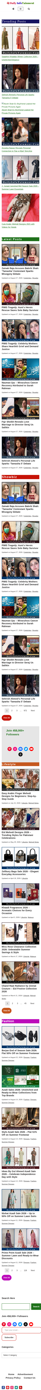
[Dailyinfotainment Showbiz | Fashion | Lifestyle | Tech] (20, 3)
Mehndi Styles (33, 803)
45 (25, 1003)
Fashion (33, 1057)
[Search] (29, 9)
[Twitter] (26, 749)
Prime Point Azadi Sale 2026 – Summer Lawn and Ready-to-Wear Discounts (20, 1255)
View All (6, 718)
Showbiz (35, 278)
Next (33, 711)
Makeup (31, 917)
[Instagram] (15, 749)
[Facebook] (20, 749)
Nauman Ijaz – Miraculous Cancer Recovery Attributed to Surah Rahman (20, 385)
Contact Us (29, 1378)
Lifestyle (25, 803)
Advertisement (25, 1374)
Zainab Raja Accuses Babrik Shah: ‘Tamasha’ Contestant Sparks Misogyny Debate (20, 271)
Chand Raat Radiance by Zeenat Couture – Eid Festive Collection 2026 (19, 989)
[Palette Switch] (13, 9)
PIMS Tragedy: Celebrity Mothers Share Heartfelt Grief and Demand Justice (20, 346)
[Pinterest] (10, 749)
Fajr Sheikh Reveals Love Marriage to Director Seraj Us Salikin (17, 425)
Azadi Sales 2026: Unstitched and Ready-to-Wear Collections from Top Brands (20, 1093)
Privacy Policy (13, 1378)
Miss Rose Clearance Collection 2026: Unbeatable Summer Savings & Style (19, 949)
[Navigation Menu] (20, 9)
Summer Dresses (8, 1060)
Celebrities (27, 278)
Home (11, 1374)
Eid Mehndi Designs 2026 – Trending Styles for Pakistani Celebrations (17, 835)
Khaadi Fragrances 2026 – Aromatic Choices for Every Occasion (17, 910)
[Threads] (20, 754)
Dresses (27, 1057)
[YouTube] (31, 749)
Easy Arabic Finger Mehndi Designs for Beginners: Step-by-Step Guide (19, 796)
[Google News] (20, 1387)
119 (25, 1270)
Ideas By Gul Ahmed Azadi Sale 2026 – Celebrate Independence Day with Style (19, 1174)
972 (25, 711)
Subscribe (9, 1337)
